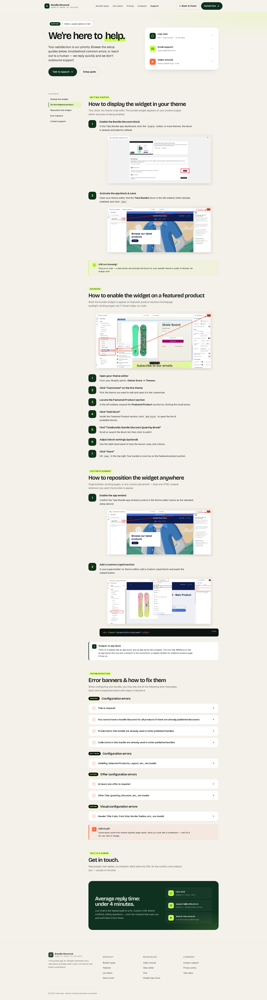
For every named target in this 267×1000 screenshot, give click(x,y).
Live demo (118, 6)
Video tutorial (149, 962)
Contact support (58, 121)
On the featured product (61, 104)
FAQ (145, 973)
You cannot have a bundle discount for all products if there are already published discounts (154, 719)
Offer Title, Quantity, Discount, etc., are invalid (154, 795)
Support (154, 6)
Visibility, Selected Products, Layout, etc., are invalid (154, 763)
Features (107, 967)
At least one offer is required (154, 784)
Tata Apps (188, 973)
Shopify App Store (151, 978)
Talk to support (62, 71)
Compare (142, 6)
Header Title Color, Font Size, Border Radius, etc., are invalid (154, 816)
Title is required (154, 708)
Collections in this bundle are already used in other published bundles (154, 742)
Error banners (56, 116)
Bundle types (102, 6)
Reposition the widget (60, 110)
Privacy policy (189, 967)
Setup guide (89, 71)
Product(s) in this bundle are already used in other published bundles (154, 731)
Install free (211, 5)
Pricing (130, 6)
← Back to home (187, 5)
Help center (148, 967)
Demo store (108, 978)
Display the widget (59, 99)
